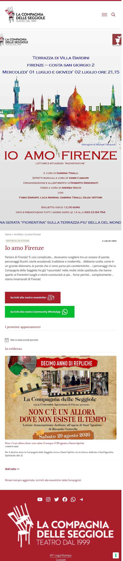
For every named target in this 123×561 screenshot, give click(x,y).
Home (8, 234)
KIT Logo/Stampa (60, 555)
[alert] (60, 340)
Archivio (18, 234)
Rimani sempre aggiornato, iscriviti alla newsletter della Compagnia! (43, 480)
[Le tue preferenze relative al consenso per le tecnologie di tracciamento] (116, 555)
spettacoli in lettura (17, 241)
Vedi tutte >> (12, 469)
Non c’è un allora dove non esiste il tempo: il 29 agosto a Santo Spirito (44, 443)
